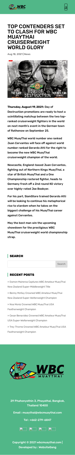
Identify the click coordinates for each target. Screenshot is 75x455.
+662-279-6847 (40, 420)
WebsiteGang (47, 447)
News (27, 54)
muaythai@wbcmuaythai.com (42, 412)
